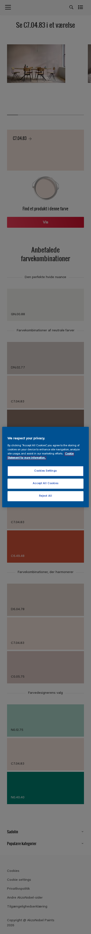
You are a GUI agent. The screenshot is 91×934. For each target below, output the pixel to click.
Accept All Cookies (45, 483)
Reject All (45, 496)
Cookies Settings (45, 471)
